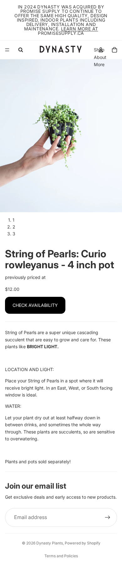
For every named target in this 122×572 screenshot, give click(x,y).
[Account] (101, 50)
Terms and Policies (61, 556)
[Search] (21, 50)
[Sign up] (107, 517)
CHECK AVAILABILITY (35, 305)
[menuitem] (99, 64)
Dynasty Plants (49, 543)
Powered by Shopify (82, 543)
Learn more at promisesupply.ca (68, 31)
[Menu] (7, 50)
